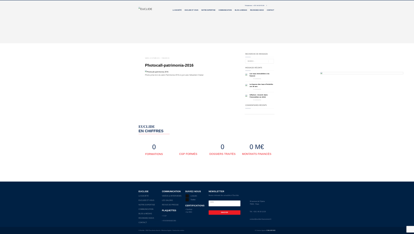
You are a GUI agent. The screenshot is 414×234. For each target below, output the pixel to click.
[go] (271, 61)
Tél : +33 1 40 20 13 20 (258, 211)
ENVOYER (224, 212)
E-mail (212, 202)
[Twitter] (270, 5)
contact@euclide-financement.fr (260, 219)
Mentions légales (166, 230)
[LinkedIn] (273, 5)
